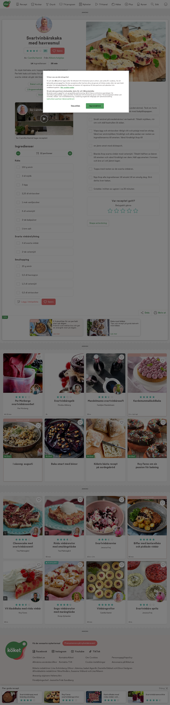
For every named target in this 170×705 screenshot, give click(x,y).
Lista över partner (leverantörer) (60, 99)
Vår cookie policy (67, 87)
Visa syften (75, 106)
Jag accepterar (95, 106)
